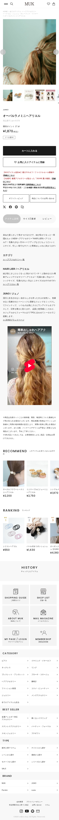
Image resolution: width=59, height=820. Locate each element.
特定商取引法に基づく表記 (18, 805)
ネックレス (6, 667)
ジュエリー (6, 695)
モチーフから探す (9, 762)
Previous (3, 52)
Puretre (5, 790)
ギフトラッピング (16, 198)
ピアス (4, 661)
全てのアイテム (15, 11)
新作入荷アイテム (9, 748)
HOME (5, 11)
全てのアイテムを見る (10, 702)
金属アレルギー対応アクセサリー (10, 718)
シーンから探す (8, 755)
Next (56, 52)
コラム (47, 805)
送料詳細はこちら (33, 184)
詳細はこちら (9, 175)
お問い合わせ (37, 805)
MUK (4, 783)
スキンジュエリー (9, 733)
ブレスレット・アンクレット (13, 674)
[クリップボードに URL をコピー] (22, 207)
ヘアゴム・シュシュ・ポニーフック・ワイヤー (21, 14)
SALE (4, 769)
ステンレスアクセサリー (11, 726)
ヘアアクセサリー (29, 11)
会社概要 (20, 802)
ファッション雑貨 (9, 688)
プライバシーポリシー (34, 802)
